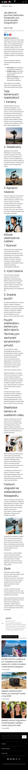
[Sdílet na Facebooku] (5, 35)
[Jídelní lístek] (2, 2)
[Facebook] (8, 759)
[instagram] (19, 759)
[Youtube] (14, 759)
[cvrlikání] (11, 759)
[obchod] (26, 2)
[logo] (7, 2)
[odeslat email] (24, 736)
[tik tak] (17, 759)
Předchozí (5, 6)
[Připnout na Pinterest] (10, 35)
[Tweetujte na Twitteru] (7, 35)
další (10, 6)
